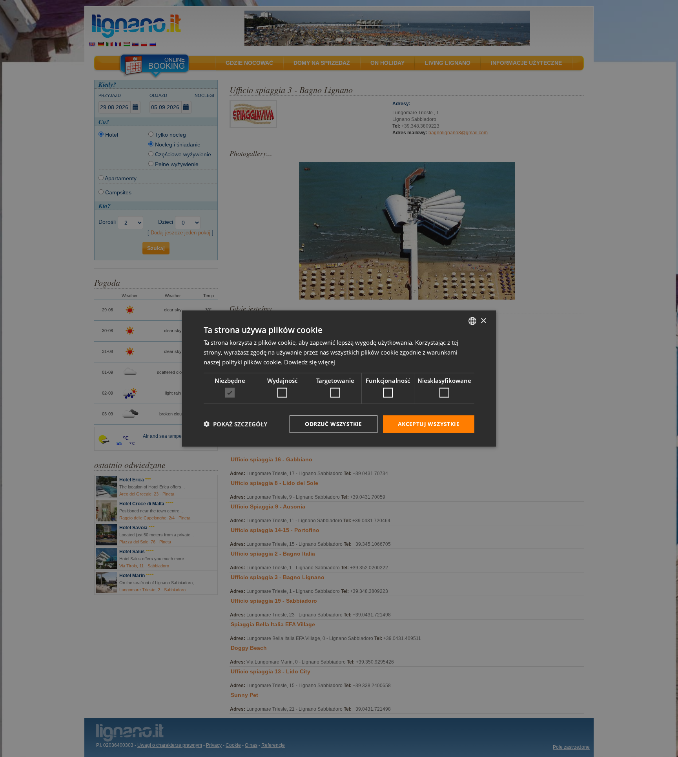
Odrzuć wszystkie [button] (333, 424)
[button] (235, 424)
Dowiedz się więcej (309, 362)
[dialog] (339, 379)
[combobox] (472, 321)
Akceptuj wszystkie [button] (428, 424)
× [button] (483, 321)
